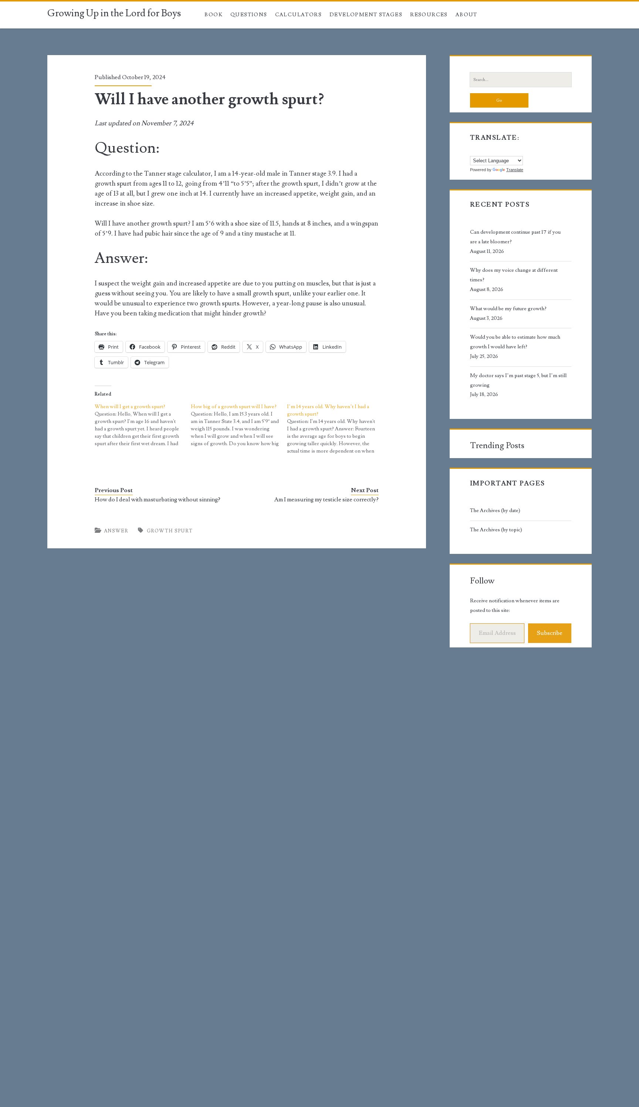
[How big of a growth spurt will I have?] (239, 425)
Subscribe (549, 633)
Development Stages (365, 14)
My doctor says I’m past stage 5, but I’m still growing (518, 380)
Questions (248, 14)
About (466, 14)
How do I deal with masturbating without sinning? (157, 499)
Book (213, 14)
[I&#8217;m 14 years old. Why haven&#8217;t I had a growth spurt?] (335, 429)
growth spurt (170, 531)
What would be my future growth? (508, 308)
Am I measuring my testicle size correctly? (326, 499)
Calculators (298, 14)
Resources (429, 14)
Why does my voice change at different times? (514, 275)
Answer (116, 531)
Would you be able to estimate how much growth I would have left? (515, 342)
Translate (514, 169)
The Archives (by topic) (496, 530)
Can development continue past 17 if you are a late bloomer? (515, 237)
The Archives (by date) (495, 510)
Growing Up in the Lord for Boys (114, 13)
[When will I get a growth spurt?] (143, 425)
